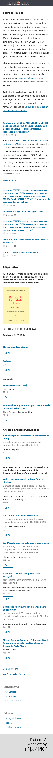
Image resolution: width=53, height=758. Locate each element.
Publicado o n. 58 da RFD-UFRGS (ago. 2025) (23, 211)
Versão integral (10, 668)
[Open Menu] (3, 3)
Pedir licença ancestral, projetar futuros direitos (26, 485)
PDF (9, 353)
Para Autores (10, 696)
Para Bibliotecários (12, 700)
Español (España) (12, 727)
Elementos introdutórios (15, 347)
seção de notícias (26, 78)
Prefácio (7, 361)
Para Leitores (10, 691)
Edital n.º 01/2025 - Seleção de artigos (20, 252)
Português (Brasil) (13, 718)
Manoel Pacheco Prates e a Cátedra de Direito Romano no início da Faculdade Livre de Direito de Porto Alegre (26, 643)
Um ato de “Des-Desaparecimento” (24, 518)
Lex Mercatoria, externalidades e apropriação (26, 547)
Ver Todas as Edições (12, 674)
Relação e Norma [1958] (15, 385)
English (8, 722)
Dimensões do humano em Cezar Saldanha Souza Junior (25, 613)
